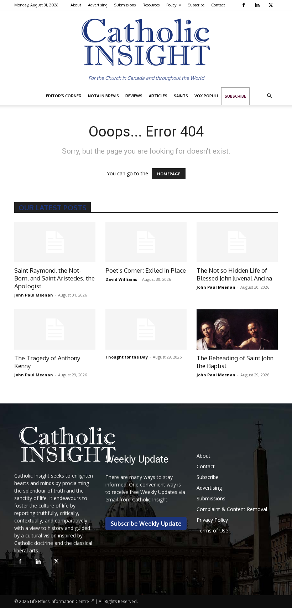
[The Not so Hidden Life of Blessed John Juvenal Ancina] (237, 242)
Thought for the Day (126, 357)
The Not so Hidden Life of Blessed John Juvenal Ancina (234, 274)
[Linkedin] (258, 5)
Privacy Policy (212, 519)
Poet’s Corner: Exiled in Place (145, 270)
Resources (151, 4)
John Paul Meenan (33, 295)
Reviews (133, 95)
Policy (171, 4)
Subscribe (196, 4)
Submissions (125, 4)
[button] (269, 96)
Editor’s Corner (64, 95)
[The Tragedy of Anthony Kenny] (54, 329)
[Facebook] (244, 5)
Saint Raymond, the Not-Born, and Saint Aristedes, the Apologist (54, 278)
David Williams (121, 279)
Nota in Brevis (103, 95)
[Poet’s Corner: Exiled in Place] (146, 242)
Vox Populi (206, 95)
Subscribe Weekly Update (146, 523)
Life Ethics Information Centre (59, 601)
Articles (158, 95)
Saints (181, 95)
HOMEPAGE (168, 173)
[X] (271, 5)
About (76, 4)
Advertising (98, 4)
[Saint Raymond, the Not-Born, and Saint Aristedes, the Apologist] (54, 242)
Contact (218, 4)
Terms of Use (212, 530)
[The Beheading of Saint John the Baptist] (237, 329)
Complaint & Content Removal (232, 509)
